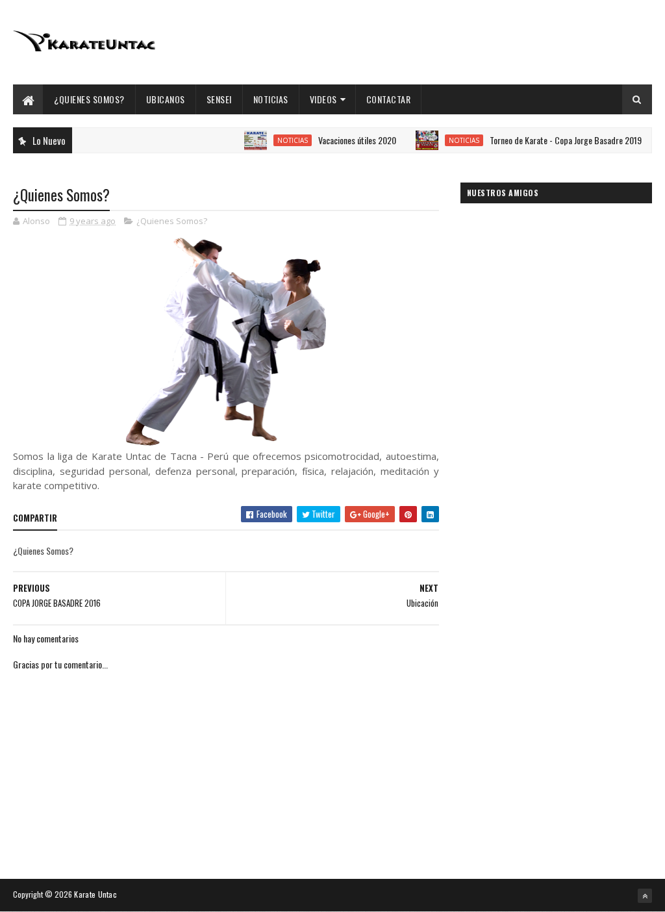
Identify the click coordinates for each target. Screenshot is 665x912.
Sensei (219, 99)
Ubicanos (165, 99)
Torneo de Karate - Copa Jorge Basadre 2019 (555, 140)
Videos (323, 99)
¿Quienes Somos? (89, 99)
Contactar (388, 99)
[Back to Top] (645, 896)
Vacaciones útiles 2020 (347, 140)
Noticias (270, 99)
